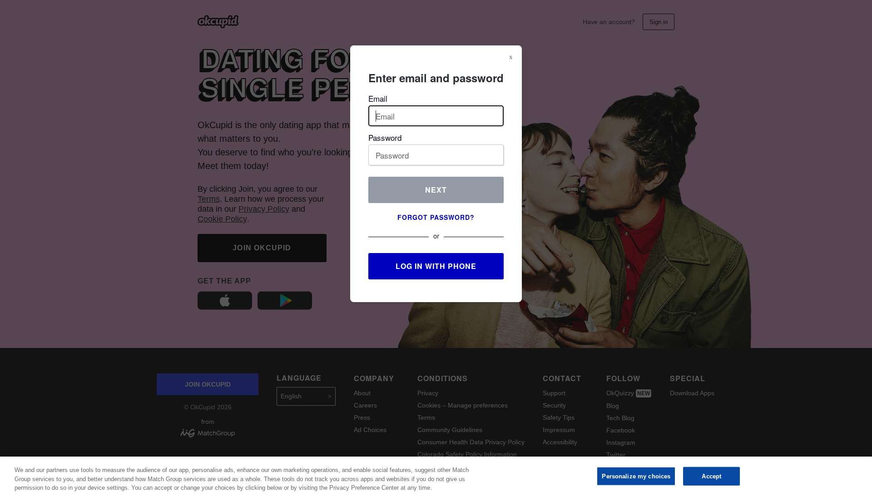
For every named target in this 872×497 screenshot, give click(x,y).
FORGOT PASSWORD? (436, 217)
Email (377, 98)
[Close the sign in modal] (511, 56)
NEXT (436, 189)
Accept (711, 475)
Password (384, 137)
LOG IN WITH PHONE (436, 266)
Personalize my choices (636, 475)
